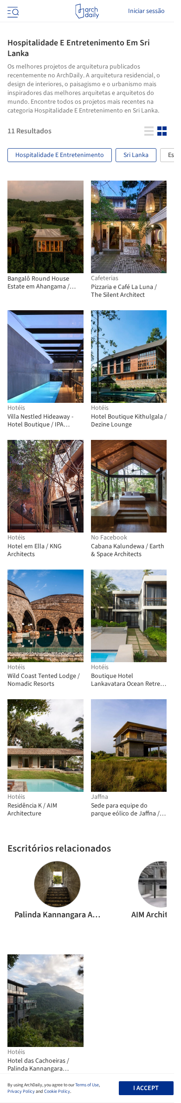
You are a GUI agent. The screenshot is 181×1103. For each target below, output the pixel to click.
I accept (146, 1088)
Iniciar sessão (146, 11)
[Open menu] (12, 11)
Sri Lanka (136, 155)
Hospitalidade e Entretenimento (59, 155)
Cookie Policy (57, 1091)
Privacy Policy (21, 1091)
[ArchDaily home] (87, 11)
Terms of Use (87, 1085)
